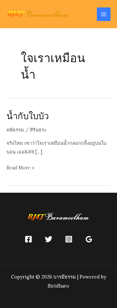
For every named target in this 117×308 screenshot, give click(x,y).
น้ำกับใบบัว (27, 115)
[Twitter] (48, 239)
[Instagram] (68, 239)
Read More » (20, 168)
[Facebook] (28, 239)
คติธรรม (15, 130)
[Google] (89, 239)
